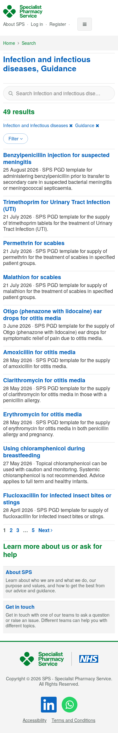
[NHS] (46, 659)
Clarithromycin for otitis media (44, 380)
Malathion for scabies (32, 277)
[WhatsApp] (69, 704)
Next (44, 530)
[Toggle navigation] (84, 24)
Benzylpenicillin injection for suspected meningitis (56, 158)
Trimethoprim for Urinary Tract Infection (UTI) (56, 205)
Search (29, 43)
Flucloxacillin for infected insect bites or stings (57, 498)
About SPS (14, 24)
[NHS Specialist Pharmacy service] (22, 11)
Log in (37, 24)
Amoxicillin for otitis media (39, 352)
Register (58, 24)
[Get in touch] (59, 617)
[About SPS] (59, 582)
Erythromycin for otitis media (42, 414)
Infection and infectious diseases (35, 125)
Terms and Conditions (73, 720)
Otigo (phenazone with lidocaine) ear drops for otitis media (52, 314)
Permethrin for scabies (34, 243)
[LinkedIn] (49, 704)
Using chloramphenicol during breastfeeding (44, 451)
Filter (14, 138)
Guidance (84, 125)
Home (9, 43)
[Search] (10, 93)
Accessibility (35, 720)
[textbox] (59, 93)
